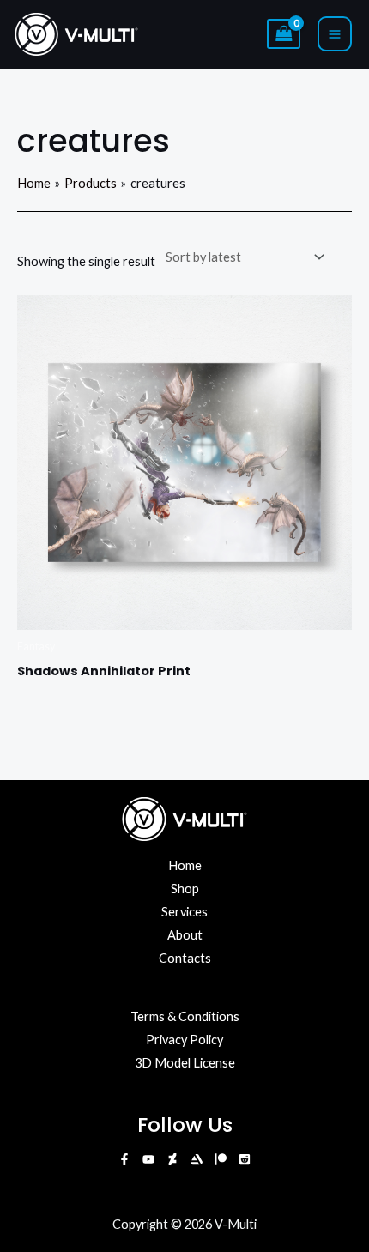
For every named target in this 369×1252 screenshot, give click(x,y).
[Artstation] (196, 1159)
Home (185, 865)
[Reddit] (244, 1159)
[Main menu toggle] (335, 33)
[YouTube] (148, 1159)
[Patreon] (220, 1159)
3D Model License (185, 1062)
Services (184, 911)
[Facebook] (124, 1159)
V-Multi (236, 1224)
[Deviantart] (172, 1159)
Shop (185, 888)
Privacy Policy (184, 1039)
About (185, 935)
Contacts (185, 958)
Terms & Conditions (184, 1016)
